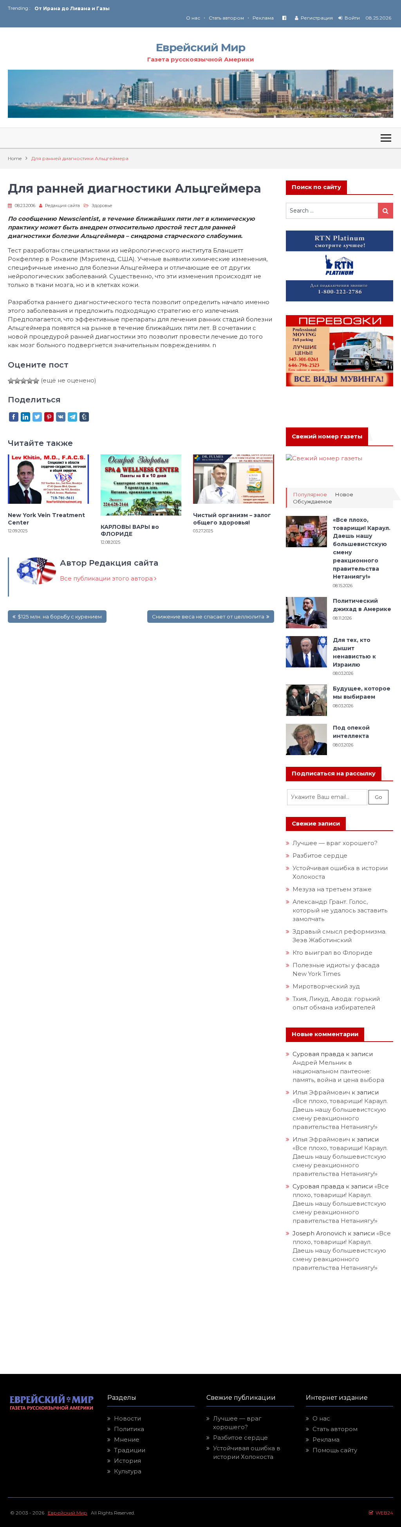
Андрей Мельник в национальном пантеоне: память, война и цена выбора (338, 1071)
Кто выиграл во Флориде (332, 952)
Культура (127, 1471)
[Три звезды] (23, 381)
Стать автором (226, 18)
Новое (344, 494)
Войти (352, 18)
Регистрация (317, 18)
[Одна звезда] (11, 381)
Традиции (129, 1450)
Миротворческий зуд (326, 986)
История (127, 1460)
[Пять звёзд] (36, 381)
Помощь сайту (334, 1450)
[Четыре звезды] (30, 381)
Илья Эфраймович (321, 1092)
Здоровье (102, 205)
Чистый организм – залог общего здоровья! (232, 519)
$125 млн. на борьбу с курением (60, 616)
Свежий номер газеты (327, 436)
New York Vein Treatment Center (46, 519)
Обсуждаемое (312, 501)
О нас (193, 18)
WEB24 (383, 1513)
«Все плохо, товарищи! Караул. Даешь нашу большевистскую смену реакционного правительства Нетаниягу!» (341, 1203)
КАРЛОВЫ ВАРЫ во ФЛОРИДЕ (130, 530)
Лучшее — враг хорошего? (335, 843)
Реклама (263, 18)
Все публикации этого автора (107, 578)
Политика (129, 1429)
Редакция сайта (62, 205)
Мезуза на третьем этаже (332, 889)
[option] (117, 8)
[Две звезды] (17, 381)
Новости (127, 1418)
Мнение (126, 1439)
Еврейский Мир (200, 47)
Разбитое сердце (320, 855)
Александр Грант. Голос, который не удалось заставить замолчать (340, 910)
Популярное (310, 494)
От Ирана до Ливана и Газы (72, 8)
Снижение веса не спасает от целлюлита (208, 616)
